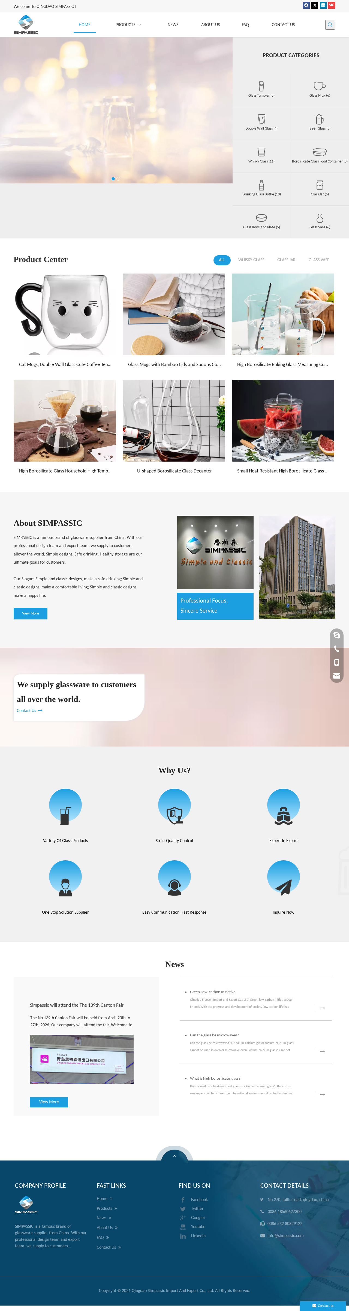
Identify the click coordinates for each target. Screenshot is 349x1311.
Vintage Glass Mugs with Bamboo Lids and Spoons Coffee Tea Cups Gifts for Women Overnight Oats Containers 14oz (65, 345)
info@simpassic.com (285, 1236)
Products (105, 1208)
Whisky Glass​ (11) (261, 161)
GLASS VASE (319, 260)
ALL (222, 260)
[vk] (331, 5)
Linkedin (198, 1236)
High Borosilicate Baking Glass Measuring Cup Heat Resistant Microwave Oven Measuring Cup (283, 364)
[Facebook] (306, 5)
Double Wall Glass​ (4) (261, 129)
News (102, 1218)
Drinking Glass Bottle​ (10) (261, 194)
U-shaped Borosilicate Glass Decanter (174, 471)
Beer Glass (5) (319, 129)
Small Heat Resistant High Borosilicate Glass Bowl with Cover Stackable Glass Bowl (283, 471)
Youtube (198, 1227)
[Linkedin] (323, 5)
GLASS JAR (286, 260)
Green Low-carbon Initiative (212, 992)
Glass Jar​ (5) (320, 194)
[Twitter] (314, 5)
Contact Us (30, 711)
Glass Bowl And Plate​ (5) (261, 227)
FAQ (101, 1238)
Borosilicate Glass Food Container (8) (320, 161)
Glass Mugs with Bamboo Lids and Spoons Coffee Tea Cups (174, 364)
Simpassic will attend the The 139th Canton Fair (77, 1005)
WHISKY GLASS (251, 260)
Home (103, 1199)
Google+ (198, 1218)
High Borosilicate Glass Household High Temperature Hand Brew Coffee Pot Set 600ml (65, 471)
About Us (105, 1228)
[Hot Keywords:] (330, 25)
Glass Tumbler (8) (261, 96)
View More (116, 92)
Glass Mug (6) (319, 96)
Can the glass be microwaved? (214, 1035)
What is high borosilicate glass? (215, 1079)
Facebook (199, 1200)
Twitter (197, 1209)
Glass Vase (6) (319, 227)
